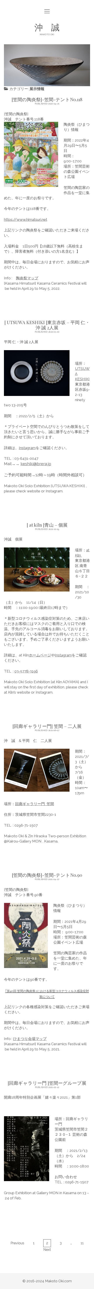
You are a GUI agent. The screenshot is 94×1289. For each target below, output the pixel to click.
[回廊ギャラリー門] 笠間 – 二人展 (47, 726)
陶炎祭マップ (27, 278)
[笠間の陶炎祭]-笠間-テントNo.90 (47, 875)
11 (82, 1243)
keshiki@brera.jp (36, 464)
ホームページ (40, 655)
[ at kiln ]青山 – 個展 (47, 525)
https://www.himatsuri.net (25, 219)
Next (47, 1250)
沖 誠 (47, 27)
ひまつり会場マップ (30, 1039)
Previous (17, 1243)
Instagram (27, 448)
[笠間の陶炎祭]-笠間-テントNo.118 (47, 99)
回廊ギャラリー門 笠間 (34, 804)
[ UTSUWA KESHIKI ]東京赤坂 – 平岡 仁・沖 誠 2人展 (47, 324)
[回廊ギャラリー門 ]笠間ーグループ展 (47, 1083)
